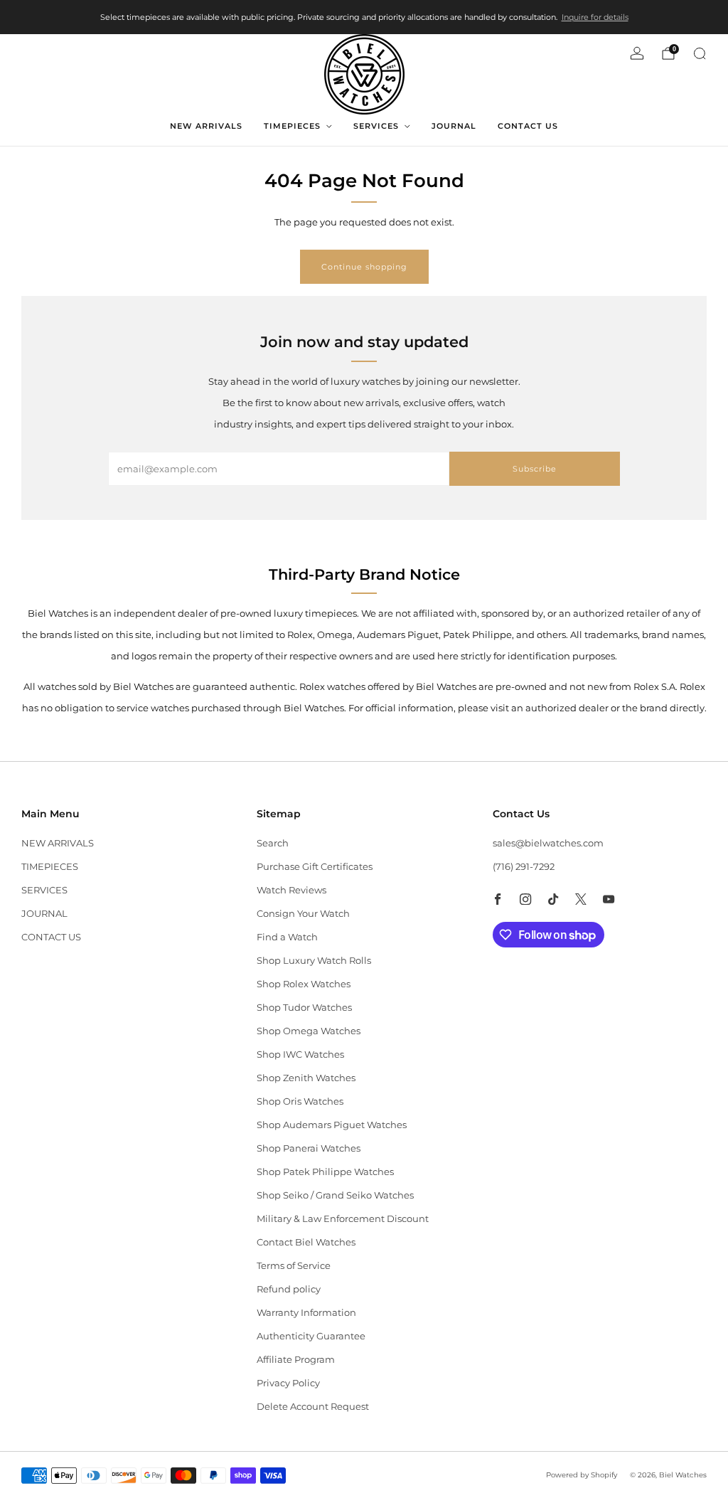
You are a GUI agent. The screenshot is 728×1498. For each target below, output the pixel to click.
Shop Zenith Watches (306, 1077)
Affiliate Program (296, 1359)
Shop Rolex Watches (303, 983)
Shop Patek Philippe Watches (325, 1171)
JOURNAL (454, 126)
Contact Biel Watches (306, 1242)
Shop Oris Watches (300, 1101)
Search (273, 843)
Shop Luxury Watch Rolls (314, 960)
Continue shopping (364, 267)
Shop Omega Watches (308, 1030)
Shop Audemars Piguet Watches (332, 1124)
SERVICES (376, 126)
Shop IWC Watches (300, 1054)
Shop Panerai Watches (308, 1148)
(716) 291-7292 (524, 866)
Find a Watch (287, 936)
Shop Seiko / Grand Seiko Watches (335, 1195)
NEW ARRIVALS (206, 126)
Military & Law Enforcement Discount (343, 1218)
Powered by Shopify (581, 1475)
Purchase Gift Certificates (315, 866)
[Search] (699, 53)
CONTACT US (528, 126)
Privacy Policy (288, 1382)
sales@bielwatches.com (548, 843)
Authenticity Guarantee (311, 1336)
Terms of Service (294, 1265)
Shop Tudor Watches (304, 1007)
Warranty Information (306, 1312)
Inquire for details (595, 17)
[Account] (637, 53)
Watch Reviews (291, 890)
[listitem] (364, 17)
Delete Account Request (313, 1406)
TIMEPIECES (292, 126)
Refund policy (289, 1289)
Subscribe (535, 469)
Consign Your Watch (303, 913)
